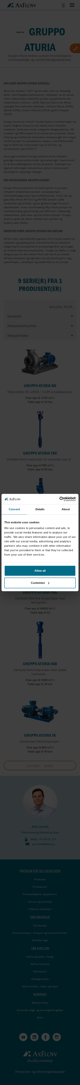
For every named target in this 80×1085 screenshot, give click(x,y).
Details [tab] (40, 509)
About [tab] (66, 509)
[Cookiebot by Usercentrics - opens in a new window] (59, 499)
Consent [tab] (14, 509)
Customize (38, 582)
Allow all (40, 570)
